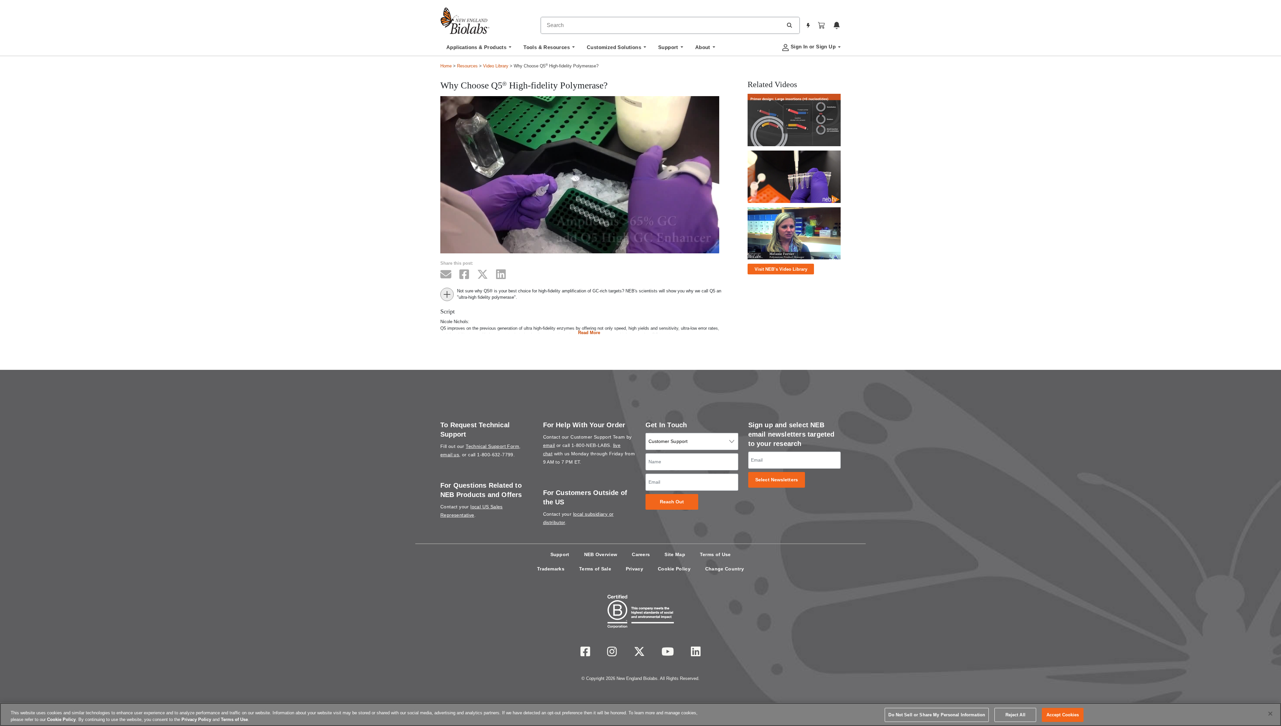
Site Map (675, 554)
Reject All (1015, 714)
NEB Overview (600, 554)
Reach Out (672, 501)
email (549, 445)
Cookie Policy (674, 568)
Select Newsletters (776, 479)
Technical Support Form (492, 446)
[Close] (1270, 713)
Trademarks (550, 568)
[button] (789, 25)
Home (446, 65)
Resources (467, 65)
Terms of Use (715, 554)
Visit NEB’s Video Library (781, 269)
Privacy (634, 568)
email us (449, 454)
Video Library (495, 65)
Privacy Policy (196, 719)
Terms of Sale (595, 568)
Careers (641, 554)
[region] (640, 714)
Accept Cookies (1062, 714)
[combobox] (662, 25)
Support (559, 554)
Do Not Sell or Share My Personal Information (936, 714)
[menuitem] (478, 49)
